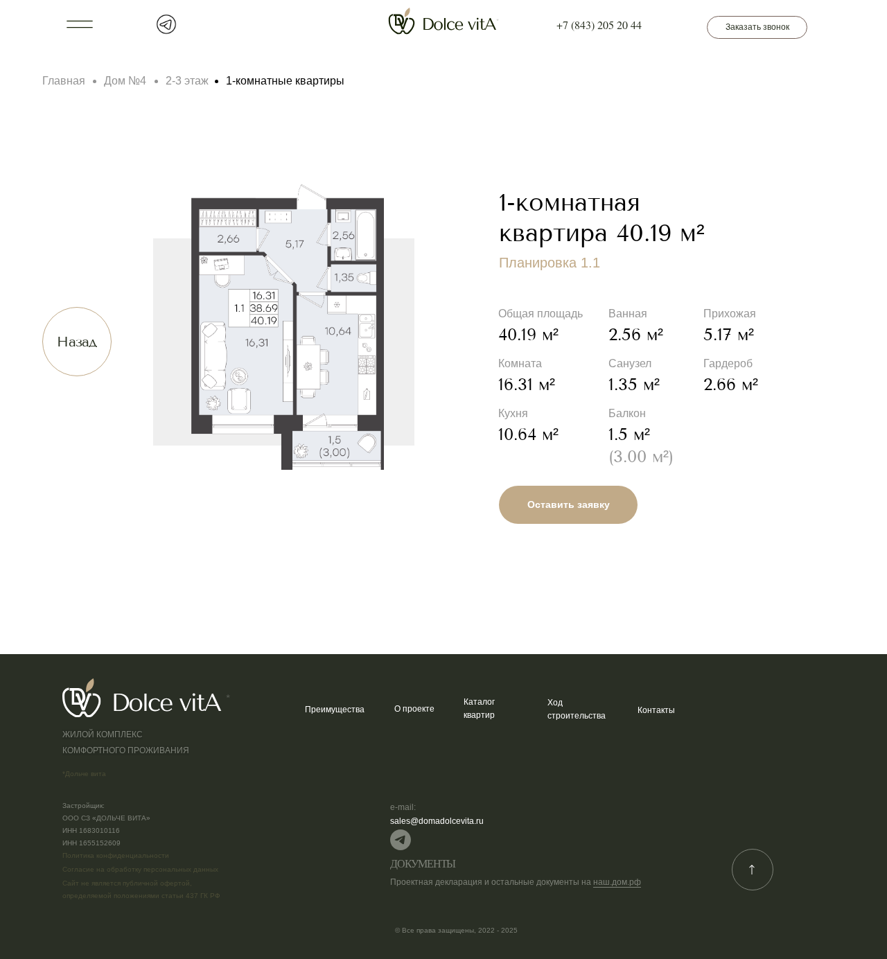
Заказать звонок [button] (757, 27)
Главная (63, 81)
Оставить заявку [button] (568, 504)
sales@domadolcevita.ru (437, 821)
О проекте (414, 709)
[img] (400, 839)
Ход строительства (576, 709)
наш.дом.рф (617, 882)
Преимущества (335, 709)
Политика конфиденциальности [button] (115, 855)
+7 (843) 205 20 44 (599, 24)
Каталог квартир (479, 708)
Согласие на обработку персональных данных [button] (140, 869)
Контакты (656, 710)
